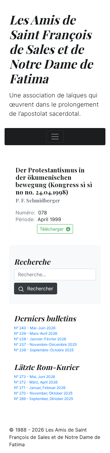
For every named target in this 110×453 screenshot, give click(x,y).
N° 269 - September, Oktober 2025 (43, 398)
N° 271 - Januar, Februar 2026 (39, 387)
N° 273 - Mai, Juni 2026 (34, 376)
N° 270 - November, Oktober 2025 (43, 393)
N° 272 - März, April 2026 (35, 382)
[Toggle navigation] (55, 136)
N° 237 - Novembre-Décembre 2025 (45, 344)
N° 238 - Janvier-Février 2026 (40, 339)
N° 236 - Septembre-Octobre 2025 (44, 350)
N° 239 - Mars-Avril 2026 (35, 333)
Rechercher (38, 288)
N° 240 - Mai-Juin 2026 (34, 328)
